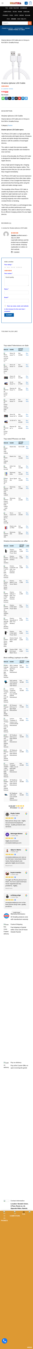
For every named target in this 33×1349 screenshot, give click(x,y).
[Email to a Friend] (16, 98)
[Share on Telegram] (26, 98)
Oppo (16, 15)
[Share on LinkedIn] (22, 98)
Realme (27, 15)
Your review (8, 273)
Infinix (21, 15)
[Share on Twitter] (12, 98)
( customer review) (7, 88)
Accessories (19, 28)
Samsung (26, 11)
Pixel (11, 15)
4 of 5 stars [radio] (19, 267)
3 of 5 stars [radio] (12, 267)
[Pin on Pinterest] (19, 98)
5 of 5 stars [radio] (8, 270)
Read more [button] (9, 866)
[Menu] (2, 3)
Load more (16, 912)
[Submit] (30, 23)
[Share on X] (9, 98)
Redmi (20, 11)
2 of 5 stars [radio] (8, 267)
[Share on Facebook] (6, 98)
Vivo (8, 19)
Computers (7, 11)
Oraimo (13, 19)
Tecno (15, 11)
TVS (6, 8)
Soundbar (23, 8)
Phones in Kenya (7, 28)
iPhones (5, 15)
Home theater (14, 8)
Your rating (8, 264)
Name (6, 289)
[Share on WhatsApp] (3, 98)
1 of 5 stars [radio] (5, 267)
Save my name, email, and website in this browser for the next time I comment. (16, 308)
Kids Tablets (21, 19)
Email (6, 297)
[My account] (26, 3)
